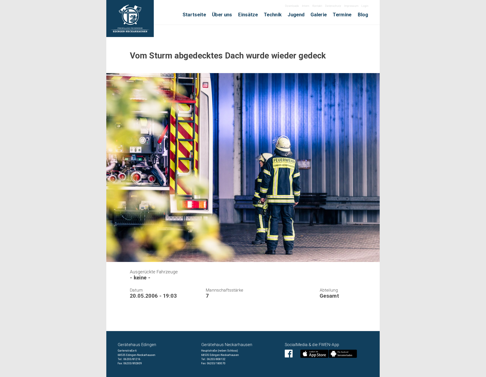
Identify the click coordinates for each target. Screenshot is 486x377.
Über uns (222, 14)
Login (364, 5)
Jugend (296, 14)
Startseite (194, 14)
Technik (273, 14)
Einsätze (248, 14)
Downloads (292, 5)
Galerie (319, 14)
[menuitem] (194, 14)
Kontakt (317, 5)
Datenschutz (333, 5)
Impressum (351, 5)
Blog (363, 14)
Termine (342, 14)
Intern (305, 5)
